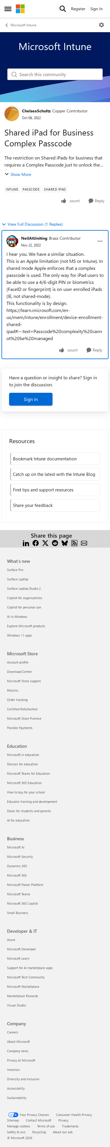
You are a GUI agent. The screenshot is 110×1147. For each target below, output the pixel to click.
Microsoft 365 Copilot (22, 903)
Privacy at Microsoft (21, 1060)
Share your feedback (33, 505)
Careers (12, 1032)
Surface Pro (15, 570)
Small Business (17, 913)
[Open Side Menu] (7, 8)
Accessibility (16, 1088)
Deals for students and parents (29, 811)
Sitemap (13, 1120)
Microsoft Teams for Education (28, 773)
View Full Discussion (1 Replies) (35, 224)
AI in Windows (17, 616)
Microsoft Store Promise (24, 718)
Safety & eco (16, 1132)
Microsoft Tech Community (26, 977)
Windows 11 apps (19, 635)
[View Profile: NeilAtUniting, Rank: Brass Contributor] (12, 241)
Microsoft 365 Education (24, 783)
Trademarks (70, 1126)
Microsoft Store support (24, 681)
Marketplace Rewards (22, 996)
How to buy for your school (26, 792)
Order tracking (17, 699)
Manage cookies (18, 1126)
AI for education (18, 820)
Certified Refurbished (22, 709)
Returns (12, 690)
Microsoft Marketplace (23, 986)
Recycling (39, 1132)
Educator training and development (32, 801)
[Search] (62, 8)
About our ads (63, 1132)
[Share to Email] (84, 542)
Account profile (17, 662)
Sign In (96, 8)
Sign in (31, 399)
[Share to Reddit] (55, 542)
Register (78, 8)
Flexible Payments (20, 728)
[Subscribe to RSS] (74, 542)
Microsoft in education (23, 754)
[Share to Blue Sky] (65, 542)
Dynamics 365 (17, 866)
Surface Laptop (17, 579)
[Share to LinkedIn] (26, 542)
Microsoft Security (20, 856)
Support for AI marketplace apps (30, 968)
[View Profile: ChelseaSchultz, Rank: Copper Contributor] (11, 114)
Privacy (63, 1120)
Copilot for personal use (24, 607)
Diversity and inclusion (23, 1079)
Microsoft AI (15, 847)
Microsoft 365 (17, 875)
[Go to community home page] (20, 8)
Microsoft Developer (21, 949)
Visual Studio (16, 1005)
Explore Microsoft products (26, 626)
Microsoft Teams (18, 894)
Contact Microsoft (38, 1120)
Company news (17, 1051)
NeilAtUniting (34, 238)
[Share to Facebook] (36, 542)
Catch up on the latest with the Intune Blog (54, 474)
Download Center (19, 671)
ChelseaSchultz (36, 111)
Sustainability (16, 1097)
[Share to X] (45, 542)
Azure (11, 939)
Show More (21, 174)
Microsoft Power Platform (25, 884)
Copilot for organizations (24, 598)
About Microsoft (18, 1041)
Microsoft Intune (23, 25)
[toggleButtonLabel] (101, 25)
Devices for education (22, 764)
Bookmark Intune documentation (45, 459)
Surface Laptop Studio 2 (24, 588)
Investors (13, 1069)
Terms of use (46, 1126)
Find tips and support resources (43, 490)
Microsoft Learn (18, 958)
